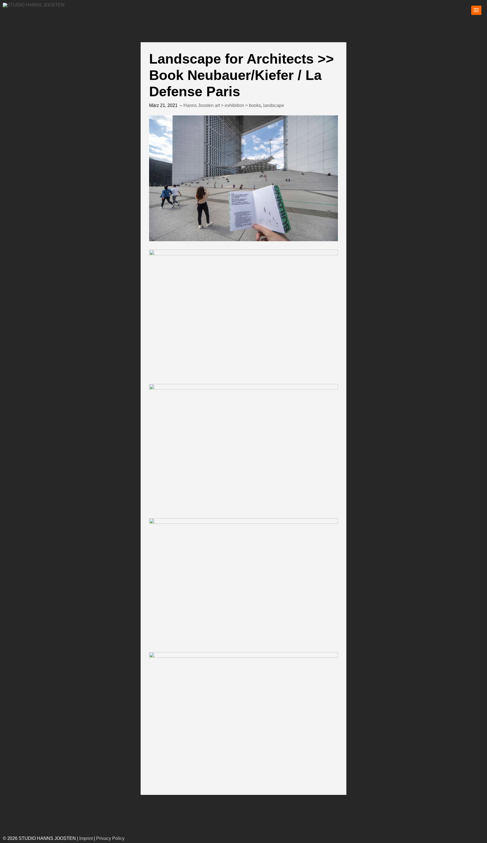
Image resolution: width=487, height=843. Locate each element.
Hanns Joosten (198, 105)
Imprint (86, 838)
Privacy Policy (110, 838)
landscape (273, 105)
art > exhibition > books (238, 105)
